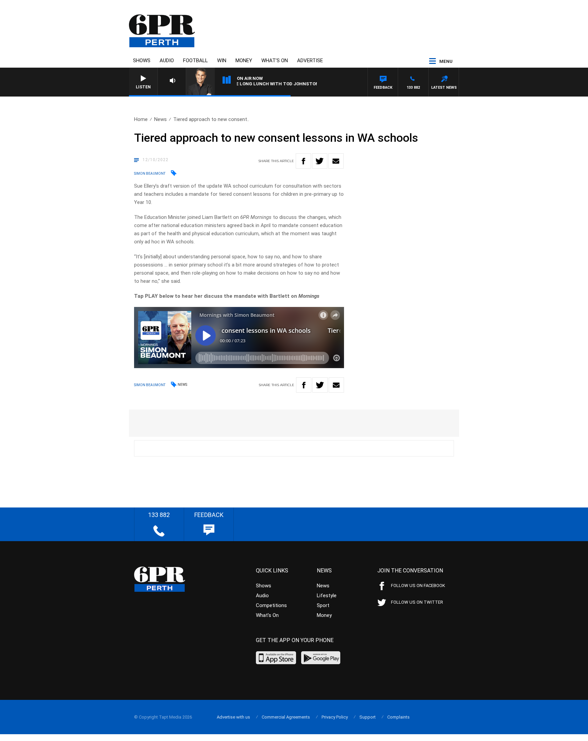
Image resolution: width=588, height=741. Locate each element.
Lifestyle (327, 595)
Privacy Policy (335, 717)
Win (221, 60)
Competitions (271, 605)
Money (243, 60)
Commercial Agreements (286, 717)
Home (141, 119)
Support (367, 717)
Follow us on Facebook (418, 585)
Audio (167, 60)
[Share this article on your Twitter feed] (319, 161)
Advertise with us (233, 717)
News (160, 119)
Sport (323, 605)
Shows (141, 60)
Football (195, 60)
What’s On (274, 60)
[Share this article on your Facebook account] (303, 161)
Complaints (398, 717)
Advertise (310, 60)
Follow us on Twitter (417, 602)
